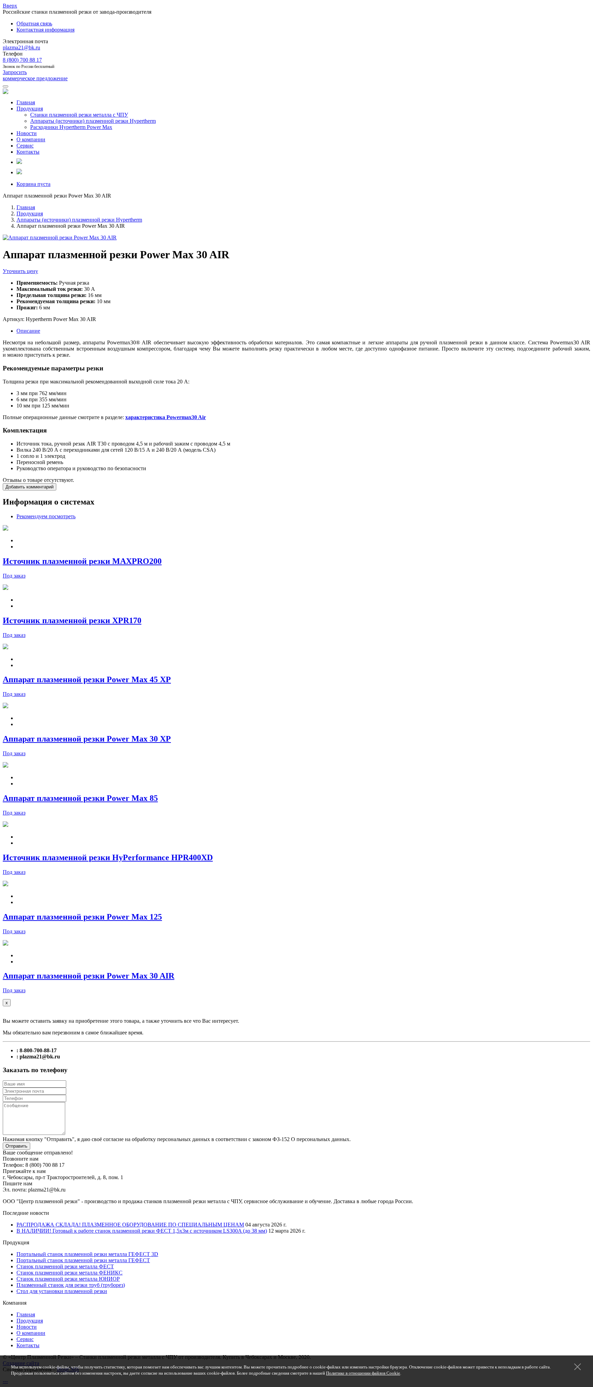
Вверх (10, 6)
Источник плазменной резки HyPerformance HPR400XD (108, 857)
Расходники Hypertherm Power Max (71, 127)
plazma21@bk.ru (21, 47)
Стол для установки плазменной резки (61, 1291)
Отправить (16, 1146)
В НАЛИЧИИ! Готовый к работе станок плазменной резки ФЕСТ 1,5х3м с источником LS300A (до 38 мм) (141, 1231)
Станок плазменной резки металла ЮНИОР (68, 1279)
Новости (26, 133)
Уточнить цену (20, 271)
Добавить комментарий (29, 486)
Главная (25, 102)
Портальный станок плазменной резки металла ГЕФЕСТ (83, 1260)
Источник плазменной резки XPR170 (72, 620)
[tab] (45, 516)
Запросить (35, 75)
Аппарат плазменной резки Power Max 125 (82, 916)
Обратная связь (34, 23)
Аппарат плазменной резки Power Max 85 (80, 798)
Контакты (27, 152)
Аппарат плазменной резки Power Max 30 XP (87, 738)
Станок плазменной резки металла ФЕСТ (65, 1266)
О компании (30, 139)
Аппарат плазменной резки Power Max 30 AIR (88, 975)
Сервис (25, 146)
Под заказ (14, 576)
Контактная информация (45, 30)
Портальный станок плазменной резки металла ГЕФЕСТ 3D (87, 1254)
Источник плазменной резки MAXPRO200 (82, 561)
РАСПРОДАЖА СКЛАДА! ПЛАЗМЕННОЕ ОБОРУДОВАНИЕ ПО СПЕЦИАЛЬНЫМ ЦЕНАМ (130, 1225)
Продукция (29, 108)
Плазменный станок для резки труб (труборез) (70, 1285)
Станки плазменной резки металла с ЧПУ (79, 115)
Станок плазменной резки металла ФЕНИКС (69, 1273)
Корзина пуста (33, 184)
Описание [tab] (28, 331)
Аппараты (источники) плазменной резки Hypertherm (93, 121)
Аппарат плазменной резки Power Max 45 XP (87, 679)
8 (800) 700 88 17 (22, 60)
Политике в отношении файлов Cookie (363, 1373)
